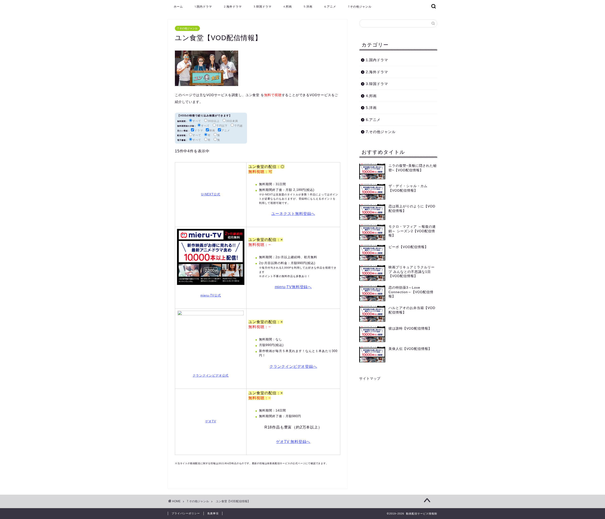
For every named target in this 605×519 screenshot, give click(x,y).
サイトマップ (369, 378)
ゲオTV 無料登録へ (293, 442)
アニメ (225, 130)
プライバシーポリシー (186, 513)
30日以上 (214, 121)
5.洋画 (308, 6)
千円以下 (222, 125)
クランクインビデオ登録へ (293, 367)
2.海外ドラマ (233, 6)
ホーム (178, 6)
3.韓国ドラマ (263, 6)
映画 (212, 130)
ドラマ (198, 130)
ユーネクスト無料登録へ (293, 214)
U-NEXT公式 (210, 194)
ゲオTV (210, 421)
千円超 (238, 125)
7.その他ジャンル (360, 6)
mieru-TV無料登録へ (293, 287)
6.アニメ (330, 6)
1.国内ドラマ (203, 6)
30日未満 (232, 121)
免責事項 (213, 513)
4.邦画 (287, 6)
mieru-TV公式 (210, 295)
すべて (197, 121)
